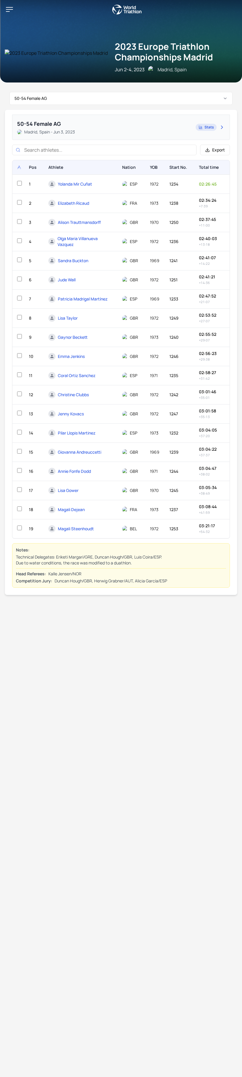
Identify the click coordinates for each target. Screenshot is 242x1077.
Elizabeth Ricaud (73, 203)
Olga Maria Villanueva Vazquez (78, 241)
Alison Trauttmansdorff (79, 222)
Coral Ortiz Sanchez (76, 375)
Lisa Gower (68, 490)
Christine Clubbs (73, 394)
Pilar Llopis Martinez (76, 433)
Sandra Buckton (73, 260)
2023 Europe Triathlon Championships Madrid (164, 51)
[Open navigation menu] (9, 9)
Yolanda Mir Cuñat (75, 184)
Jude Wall (67, 280)
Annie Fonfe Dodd (74, 471)
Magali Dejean (71, 509)
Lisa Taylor (68, 318)
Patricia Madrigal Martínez (82, 299)
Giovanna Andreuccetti (79, 452)
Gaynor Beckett (73, 337)
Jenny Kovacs (71, 414)
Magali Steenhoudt (76, 528)
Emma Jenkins (71, 356)
